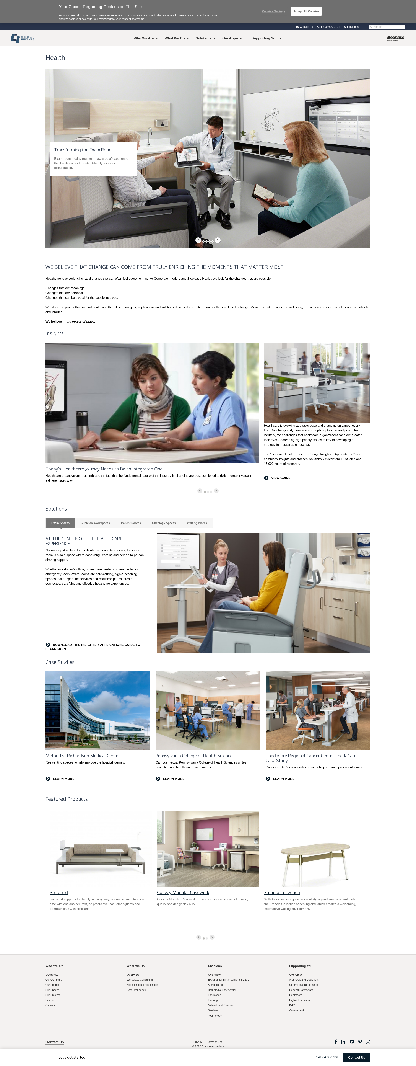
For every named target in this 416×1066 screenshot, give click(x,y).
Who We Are (144, 38)
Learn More (63, 779)
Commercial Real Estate (303, 984)
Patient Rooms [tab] (131, 523)
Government (296, 1010)
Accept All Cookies (306, 11)
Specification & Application (142, 984)
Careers (50, 1005)
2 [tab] (206, 241)
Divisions (215, 966)
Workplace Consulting (140, 979)
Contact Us (306, 26)
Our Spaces (52, 990)
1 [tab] (203, 241)
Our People (52, 984)
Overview (52, 974)
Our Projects (53, 995)
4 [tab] (212, 241)
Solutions (203, 38)
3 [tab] (209, 241)
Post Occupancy (136, 990)
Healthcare (295, 995)
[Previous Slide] (198, 240)
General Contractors (301, 990)
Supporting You (265, 38)
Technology (215, 1015)
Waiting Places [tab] (197, 523)
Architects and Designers (304, 979)
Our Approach (233, 38)
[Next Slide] (218, 240)
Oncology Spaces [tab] (164, 523)
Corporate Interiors (213, 1046)
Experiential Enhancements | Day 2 (228, 979)
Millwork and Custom (220, 1005)
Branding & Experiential (222, 990)
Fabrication (214, 995)
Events (50, 1000)
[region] (208, 11)
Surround (59, 892)
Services (213, 1010)
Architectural (215, 984)
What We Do (175, 38)
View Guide (280, 478)
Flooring (213, 1000)
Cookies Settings (273, 11)
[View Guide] (317, 383)
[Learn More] (98, 710)
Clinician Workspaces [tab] (95, 523)
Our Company (54, 979)
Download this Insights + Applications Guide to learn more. (93, 647)
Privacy (197, 1041)
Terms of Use (215, 1041)
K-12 (292, 1005)
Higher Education (299, 1000)
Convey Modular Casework (183, 892)
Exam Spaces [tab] (60, 523)
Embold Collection (282, 892)
